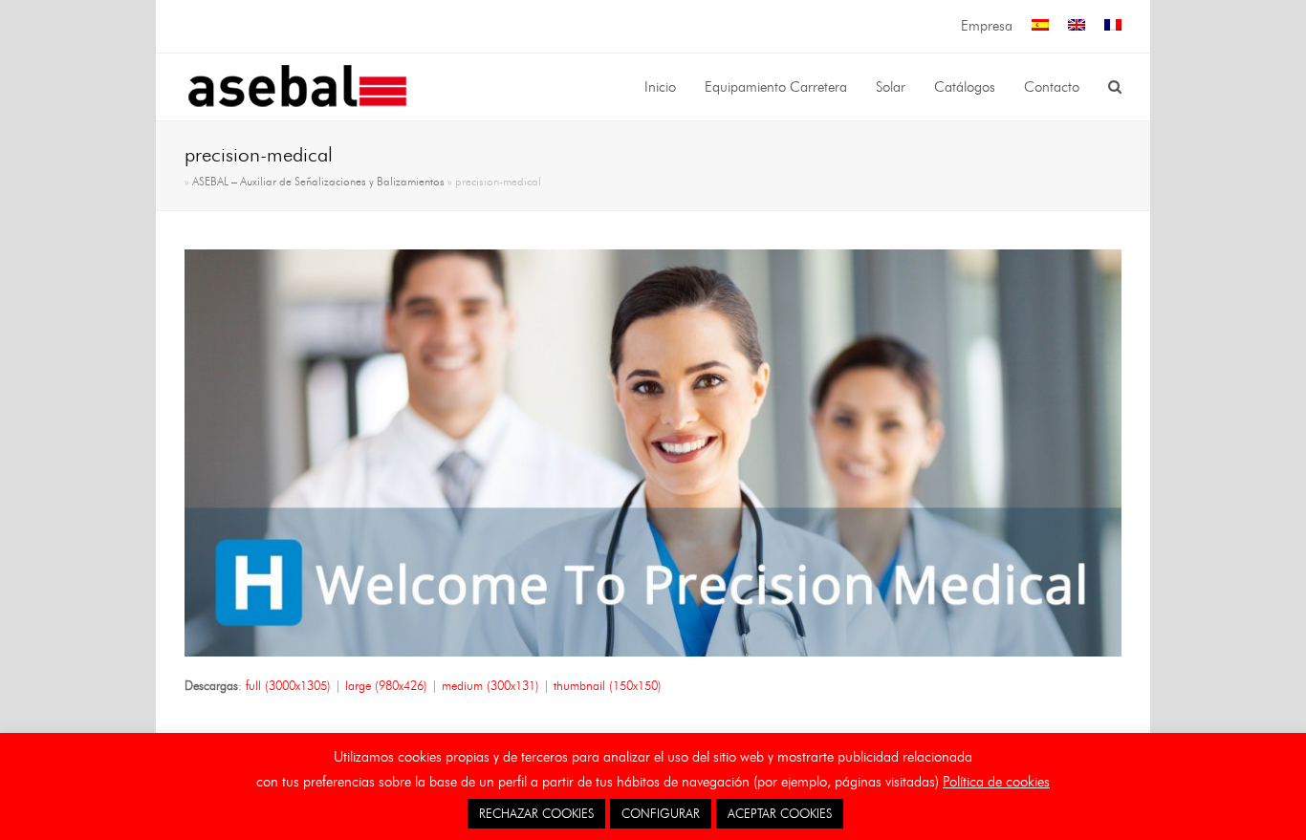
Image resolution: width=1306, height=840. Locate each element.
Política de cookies (996, 781)
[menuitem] (1040, 26)
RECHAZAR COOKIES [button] (536, 813)
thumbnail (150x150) (608, 685)
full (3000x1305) (288, 685)
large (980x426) (386, 685)
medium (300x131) (490, 685)
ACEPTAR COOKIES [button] (780, 813)
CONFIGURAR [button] (660, 813)
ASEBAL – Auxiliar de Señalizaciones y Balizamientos (318, 181)
